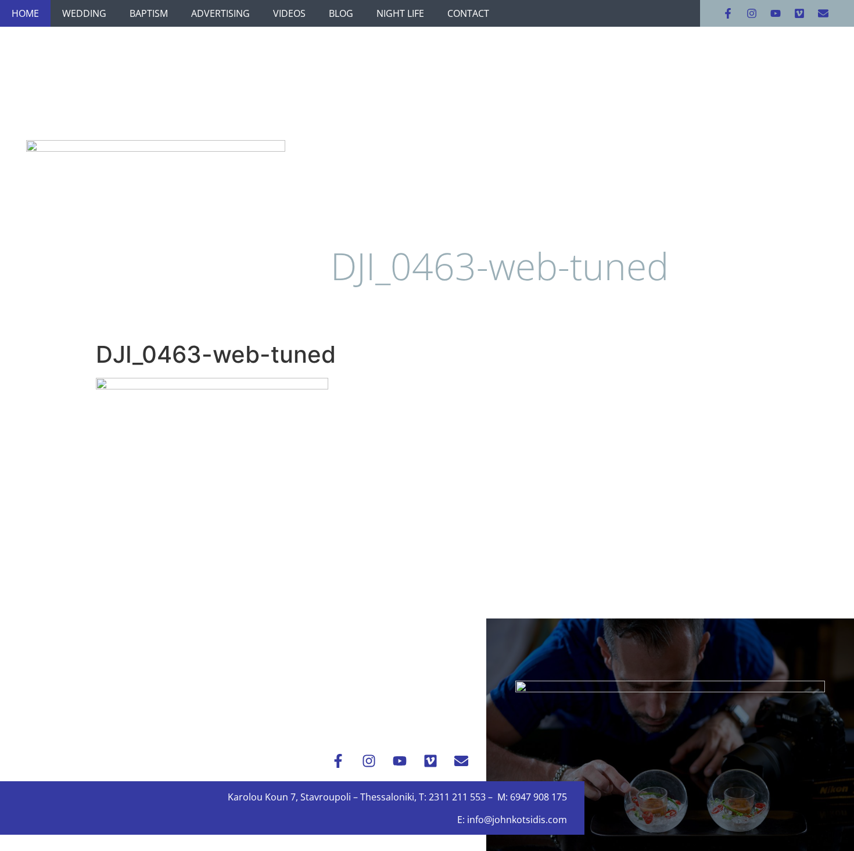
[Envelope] (823, 13)
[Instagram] (751, 13)
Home (25, 13)
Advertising (220, 13)
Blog (341, 13)
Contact (468, 13)
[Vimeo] (799, 13)
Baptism (149, 13)
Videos (289, 13)
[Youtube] (775, 13)
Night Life (400, 13)
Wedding (84, 13)
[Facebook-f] (727, 13)
